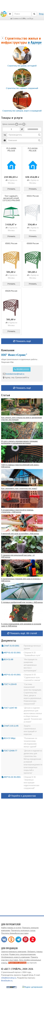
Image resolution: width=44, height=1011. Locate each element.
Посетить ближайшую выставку (14, 933)
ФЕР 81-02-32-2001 (12, 653)
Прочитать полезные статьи (23, 930)
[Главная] (3, 14)
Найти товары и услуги (11, 928)
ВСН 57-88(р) (9, 738)
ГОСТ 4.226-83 (10, 684)
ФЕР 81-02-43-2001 (12, 675)
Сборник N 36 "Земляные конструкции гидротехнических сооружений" (31, 782)
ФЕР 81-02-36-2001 (12, 777)
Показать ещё (23, 341)
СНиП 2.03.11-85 (10, 726)
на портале (22, 963)
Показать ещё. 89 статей (23, 633)
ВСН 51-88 (8, 659)
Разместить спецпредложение (22, 954)
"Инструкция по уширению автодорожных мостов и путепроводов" (30, 665)
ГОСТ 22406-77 (10, 751)
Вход (41, 14)
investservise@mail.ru (15, 374)
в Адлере (35, 42)
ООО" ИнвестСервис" (14, 355)
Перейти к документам (23, 796)
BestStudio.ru (6, 981)
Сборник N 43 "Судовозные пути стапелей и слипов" (32, 677)
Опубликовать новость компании (15, 957)
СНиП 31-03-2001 (11, 646)
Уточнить (11, 189)
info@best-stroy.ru (8, 978)
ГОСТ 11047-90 (10, 708)
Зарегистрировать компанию (13, 952)
